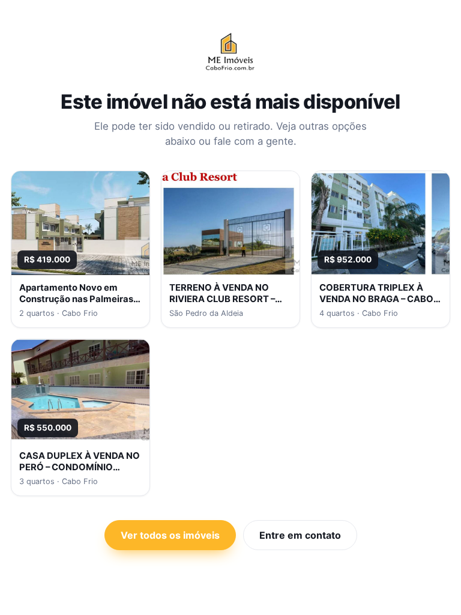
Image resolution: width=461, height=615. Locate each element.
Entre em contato (300, 535)
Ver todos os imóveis (170, 535)
